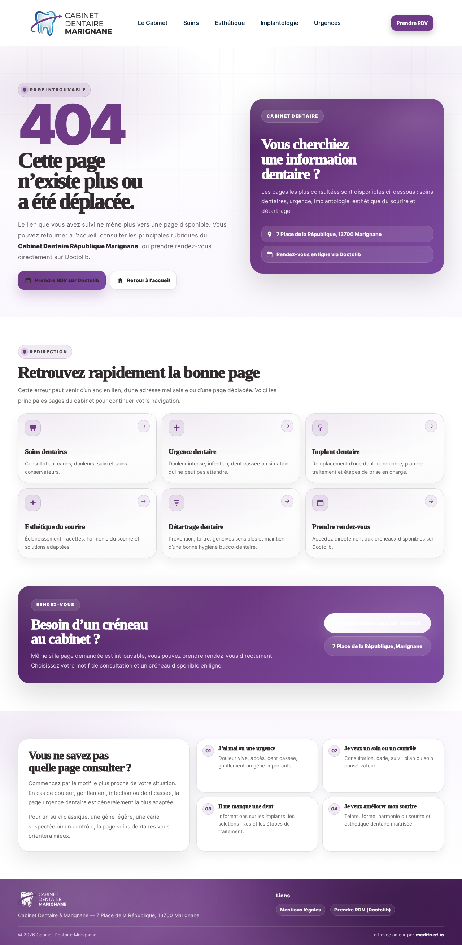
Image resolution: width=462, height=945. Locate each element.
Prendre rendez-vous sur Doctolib (378, 623)
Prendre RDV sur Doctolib (67, 280)
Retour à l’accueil (148, 280)
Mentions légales (300, 910)
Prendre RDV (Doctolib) (362, 910)
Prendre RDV (412, 23)
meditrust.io (430, 934)
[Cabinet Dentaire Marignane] (72, 22)
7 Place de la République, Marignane (377, 646)
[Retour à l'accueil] (42, 899)
